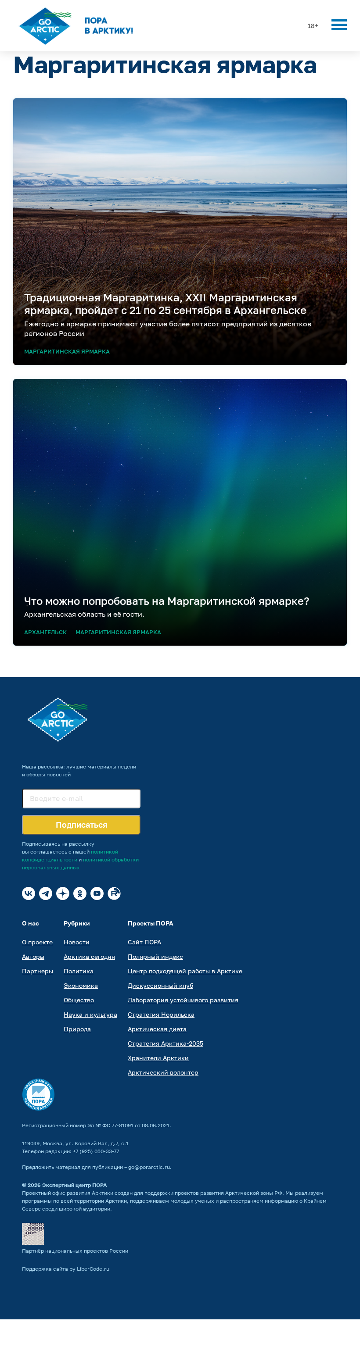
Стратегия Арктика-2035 (165, 1043)
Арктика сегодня (89, 956)
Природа (77, 1029)
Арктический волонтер (163, 1072)
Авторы (33, 956)
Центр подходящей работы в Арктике (185, 971)
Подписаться (81, 824)
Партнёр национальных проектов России (75, 1250)
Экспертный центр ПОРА (74, 1185)
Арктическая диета (157, 1029)
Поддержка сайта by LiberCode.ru (65, 1268)
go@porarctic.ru (149, 1167)
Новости (77, 942)
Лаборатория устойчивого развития (183, 1000)
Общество (79, 1000)
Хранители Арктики (158, 1057)
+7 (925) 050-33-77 (96, 1151)
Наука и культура (90, 1014)
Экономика (81, 985)
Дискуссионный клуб (160, 985)
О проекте (37, 942)
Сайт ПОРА (144, 942)
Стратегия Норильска (161, 1014)
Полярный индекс (155, 956)
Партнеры (37, 971)
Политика (79, 971)
